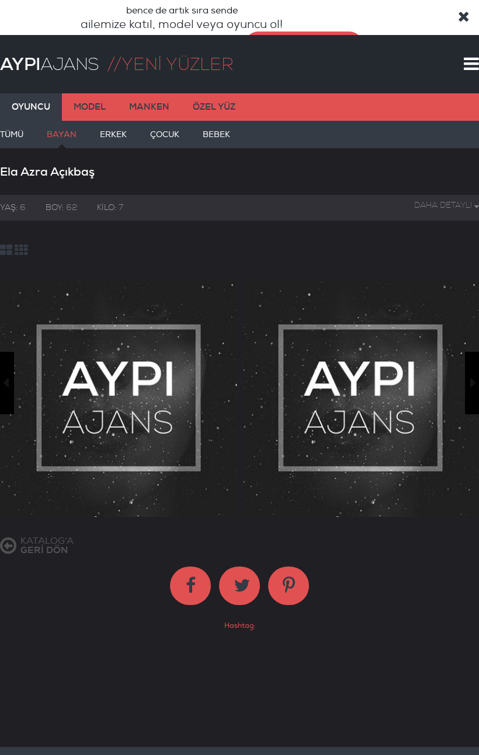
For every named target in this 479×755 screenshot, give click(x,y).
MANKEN (149, 107)
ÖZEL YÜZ (214, 107)
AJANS (49, 64)
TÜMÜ (11, 134)
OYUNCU (31, 107)
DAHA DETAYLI (444, 205)
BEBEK (216, 134)
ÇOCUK (164, 134)
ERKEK (113, 134)
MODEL (90, 107)
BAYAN (62, 134)
